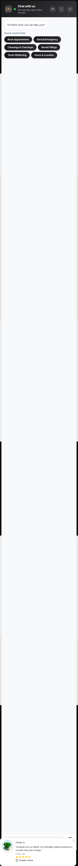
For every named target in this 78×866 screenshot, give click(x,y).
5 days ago (20, 854)
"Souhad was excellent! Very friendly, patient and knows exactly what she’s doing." (44, 848)
